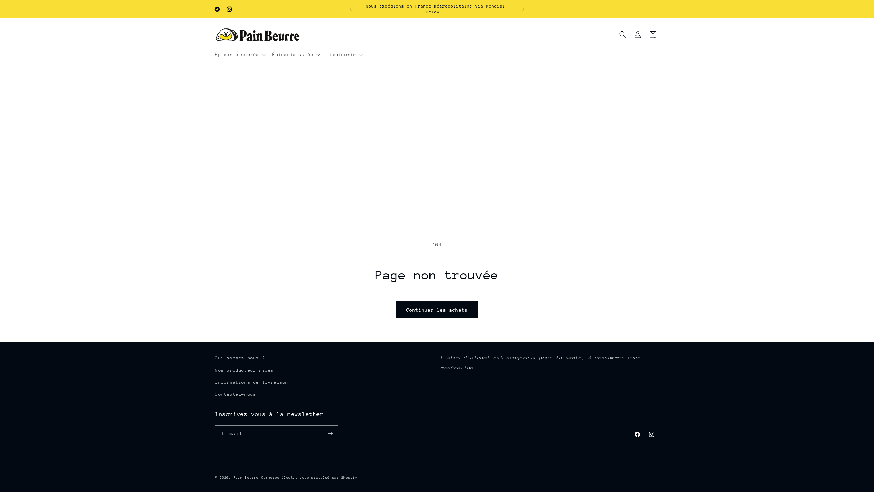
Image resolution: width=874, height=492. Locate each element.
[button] (239, 54)
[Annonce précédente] (350, 9)
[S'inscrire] (330, 433)
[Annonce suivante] (523, 9)
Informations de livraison (251, 382)
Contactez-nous (235, 394)
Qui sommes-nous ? (240, 357)
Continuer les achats (437, 310)
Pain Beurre (246, 478)
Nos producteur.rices (244, 370)
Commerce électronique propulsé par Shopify (309, 478)
